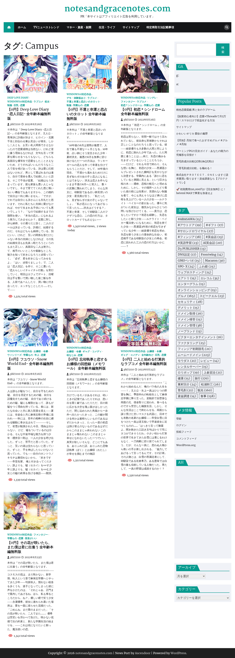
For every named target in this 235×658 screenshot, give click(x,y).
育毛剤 (185, 390)
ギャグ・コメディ (92, 351)
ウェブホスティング (194, 272)
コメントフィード (186, 438)
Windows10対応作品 (19, 101)
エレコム (209, 278)
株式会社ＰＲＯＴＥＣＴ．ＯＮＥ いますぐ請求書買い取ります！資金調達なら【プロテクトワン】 (202, 178)
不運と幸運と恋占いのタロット (83, 101)
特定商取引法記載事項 (160, 27)
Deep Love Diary (17, 97)
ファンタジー (128, 101)
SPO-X (186, 266)
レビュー (209, 361)
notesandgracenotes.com (117, 9)
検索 (222, 50)
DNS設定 (187, 254)
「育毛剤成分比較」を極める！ (194, 168)
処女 (47, 101)
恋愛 (22, 105)
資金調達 (187, 396)
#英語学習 (188, 243)
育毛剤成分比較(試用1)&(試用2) (195, 161)
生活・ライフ (107, 27)
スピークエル (212, 296)
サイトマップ (131, 27)
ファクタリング (191, 343)
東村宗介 (187, 384)
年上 (37, 355)
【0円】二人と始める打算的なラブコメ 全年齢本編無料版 (144, 361)
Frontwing (212, 254)
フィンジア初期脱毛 (194, 349)
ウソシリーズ (14, 355)
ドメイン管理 (190, 325)
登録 (178, 418)
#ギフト (214, 225)
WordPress (178, 653)
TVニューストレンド (46, 27)
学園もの (78, 105)
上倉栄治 (213, 372)
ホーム (22, 27)
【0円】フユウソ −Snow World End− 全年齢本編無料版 (30, 364)
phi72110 (15, 124)
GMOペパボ (189, 260)
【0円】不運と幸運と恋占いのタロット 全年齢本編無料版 (87, 114)
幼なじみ (71, 355)
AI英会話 (212, 243)
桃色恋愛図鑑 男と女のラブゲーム (195, 110)
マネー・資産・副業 (79, 27)
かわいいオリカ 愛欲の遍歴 (192, 133)
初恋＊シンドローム (131, 105)
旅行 (202, 378)
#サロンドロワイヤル (195, 231)
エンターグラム (191, 284)
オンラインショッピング (197, 290)
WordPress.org (186, 445)
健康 (184, 378)
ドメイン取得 (190, 313)
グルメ (186, 296)
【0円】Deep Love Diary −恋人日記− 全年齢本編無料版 (29, 114)
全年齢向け (147, 355)
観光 (205, 390)
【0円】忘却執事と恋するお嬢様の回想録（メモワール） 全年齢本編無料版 (87, 364)
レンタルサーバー (193, 367)
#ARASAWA (189, 219)
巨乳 (16, 105)
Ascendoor (142, 653)
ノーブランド (190, 331)
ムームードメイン (194, 355)
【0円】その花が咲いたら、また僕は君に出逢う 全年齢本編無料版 (30, 547)
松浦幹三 (210, 384)
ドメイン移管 (190, 319)
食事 (207, 396)
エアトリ (187, 278)
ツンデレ (152, 97)
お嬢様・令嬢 (41, 351)
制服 (9, 105)
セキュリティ (190, 302)
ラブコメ (38, 101)
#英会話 (214, 237)
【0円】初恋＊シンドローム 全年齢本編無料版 (143, 112)
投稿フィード (184, 432)
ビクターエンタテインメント (200, 337)
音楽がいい (31, 538)
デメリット (188, 308)
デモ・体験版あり (76, 98)
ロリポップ (188, 372)
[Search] (226, 27)
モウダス (187, 361)
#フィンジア (189, 237)
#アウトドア (189, 225)
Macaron (215, 260)
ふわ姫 (207, 266)
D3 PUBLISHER (192, 249)
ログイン (181, 425)
